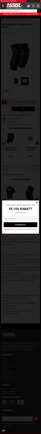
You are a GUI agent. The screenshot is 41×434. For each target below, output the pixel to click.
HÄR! (36, 14)
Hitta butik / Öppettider (9, 1)
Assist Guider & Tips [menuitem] (33, 1)
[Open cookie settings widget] (3, 430)
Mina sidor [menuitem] (28, 5)
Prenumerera (20, 225)
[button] (3, 6)
